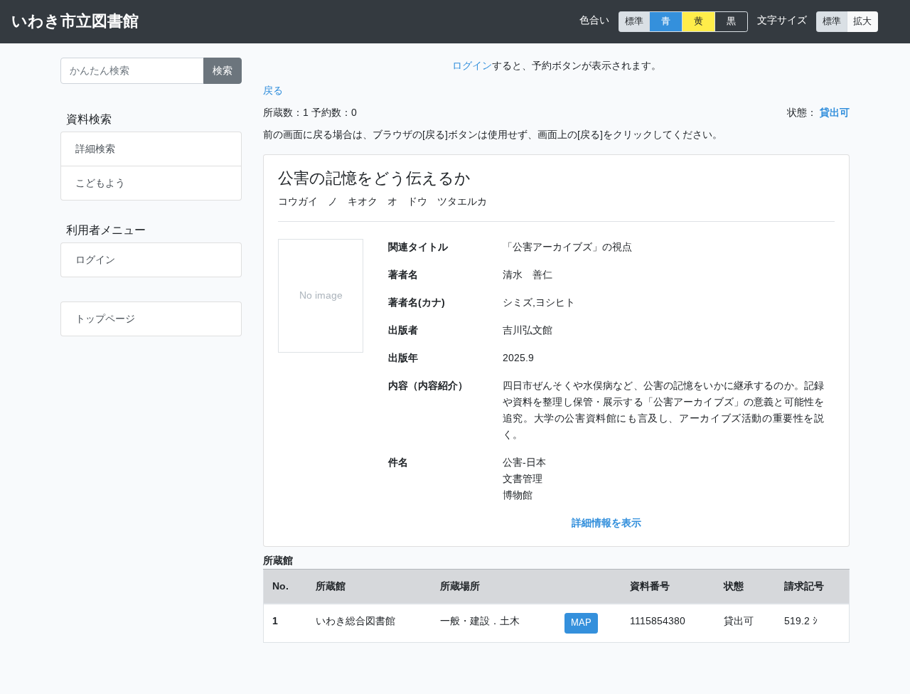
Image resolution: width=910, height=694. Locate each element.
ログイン (95, 259)
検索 (222, 70)
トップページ (105, 318)
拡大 (862, 21)
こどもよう (100, 182)
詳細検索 (95, 148)
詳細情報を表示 (606, 522)
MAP (581, 623)
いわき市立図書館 (75, 21)
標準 (634, 21)
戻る (273, 90)
